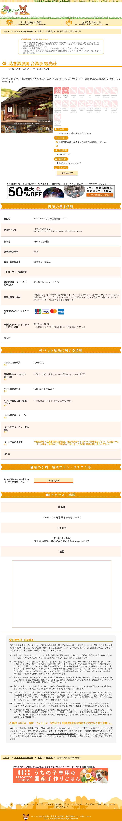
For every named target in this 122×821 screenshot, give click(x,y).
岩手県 (49, 31)
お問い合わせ (109, 804)
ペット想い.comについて (83, 51)
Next (47, 129)
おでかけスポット (91, 23)
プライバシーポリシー (73, 804)
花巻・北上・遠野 (39, 69)
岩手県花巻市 (14, 69)
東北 (40, 31)
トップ (6, 31)
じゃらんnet (67, 173)
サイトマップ (37, 804)
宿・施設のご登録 (93, 804)
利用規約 (57, 804)
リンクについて (62, 807)
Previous (6, 129)
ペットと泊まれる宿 (30, 23)
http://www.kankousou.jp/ (69, 163)
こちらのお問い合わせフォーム (60, 733)
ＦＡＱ (48, 804)
